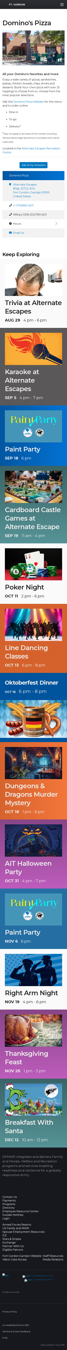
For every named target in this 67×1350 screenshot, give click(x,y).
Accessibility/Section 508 (15, 1325)
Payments (9, 1200)
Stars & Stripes (11, 1239)
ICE (4, 1235)
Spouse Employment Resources (23, 1232)
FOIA (4, 1338)
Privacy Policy (9, 1311)
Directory (8, 1207)
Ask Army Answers (33, 165)
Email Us (18, 232)
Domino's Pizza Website (28, 101)
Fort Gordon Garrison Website (21, 1256)
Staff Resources (53, 1256)
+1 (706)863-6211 (23, 205)
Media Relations (53, 1259)
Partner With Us (13, 1246)
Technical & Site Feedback (16, 1331)
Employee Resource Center (20, 1211)
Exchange (9, 1242)
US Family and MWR (15, 1228)
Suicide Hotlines (12, 1215)
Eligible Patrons (12, 1250)
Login (6, 1218)
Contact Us (9, 1197)
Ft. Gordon (17, 4)
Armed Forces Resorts (16, 1224)
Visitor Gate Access (14, 1259)
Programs (8, 1204)
